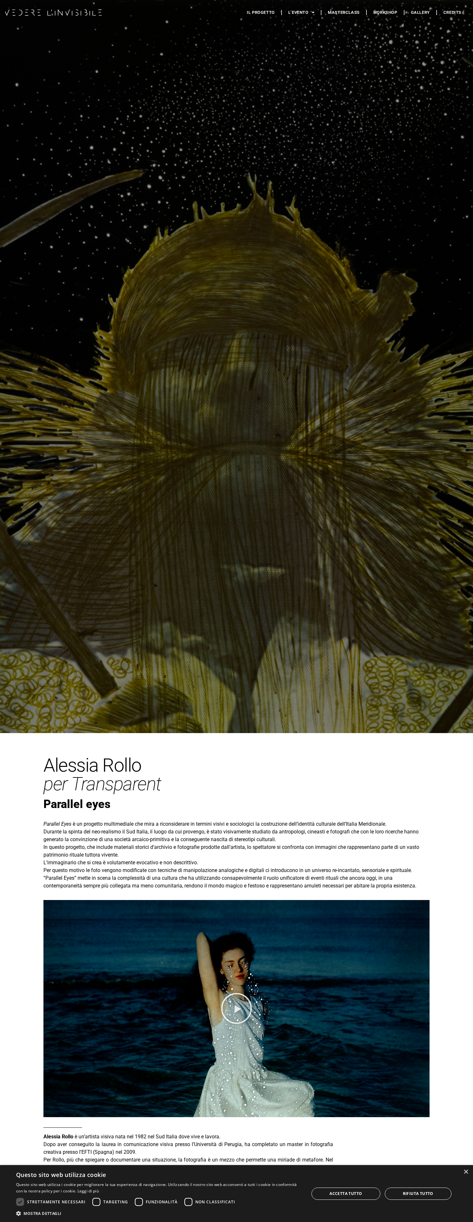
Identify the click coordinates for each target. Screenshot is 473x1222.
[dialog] (236, 1193)
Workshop (385, 12)
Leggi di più (88, 1191)
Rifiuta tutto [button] (418, 1193)
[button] (236, 1008)
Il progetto (261, 12)
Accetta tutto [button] (345, 1193)
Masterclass (344, 12)
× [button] (465, 1172)
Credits (452, 12)
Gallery (420, 12)
